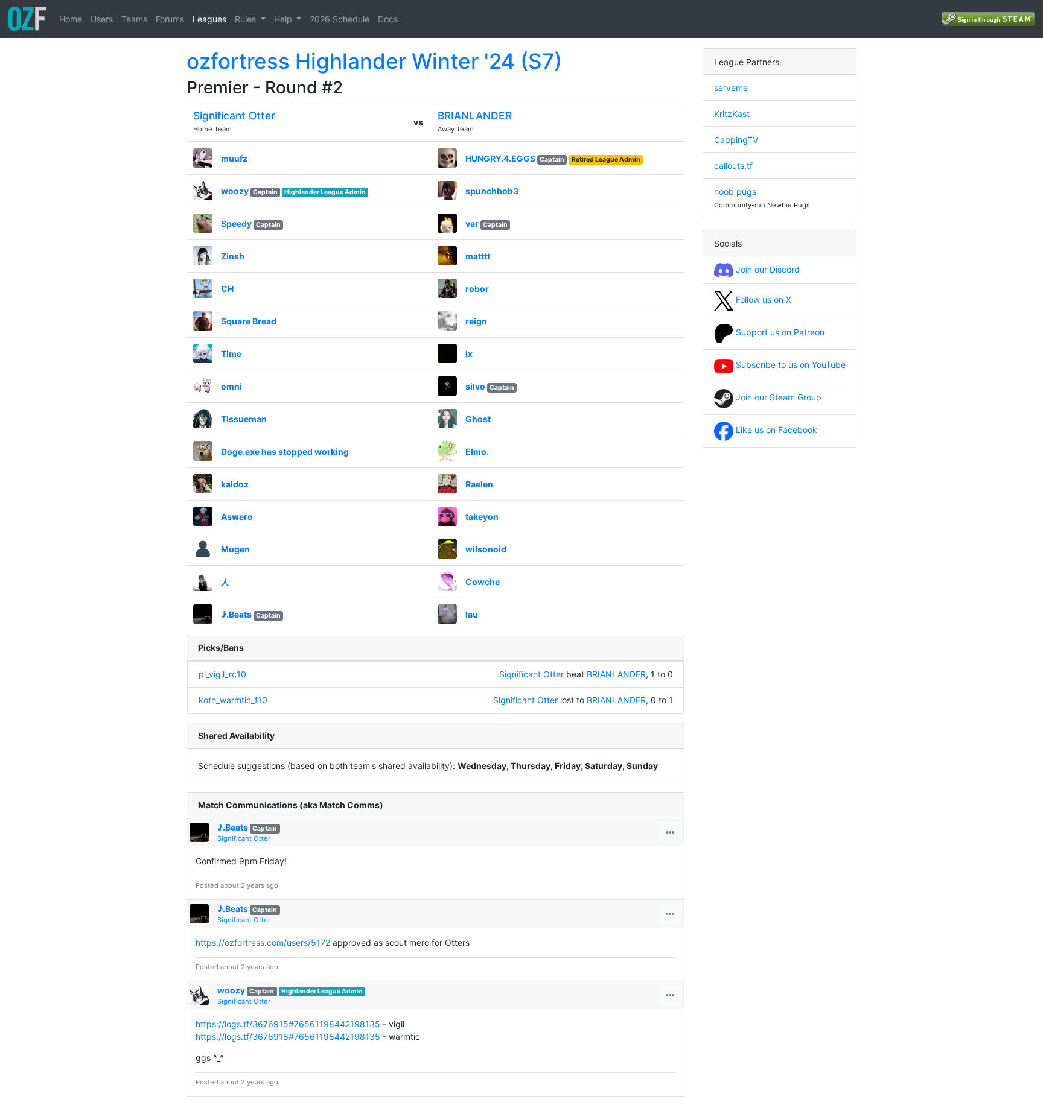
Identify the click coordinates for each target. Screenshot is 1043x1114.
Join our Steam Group (777, 397)
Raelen (479, 484)
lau (471, 614)
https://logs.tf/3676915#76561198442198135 (288, 1024)
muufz (234, 158)
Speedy (236, 223)
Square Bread (248, 321)
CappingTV (736, 140)
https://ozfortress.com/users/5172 (263, 942)
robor (477, 288)
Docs (388, 19)
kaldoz (235, 484)
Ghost (478, 419)
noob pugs (735, 191)
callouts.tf (733, 165)
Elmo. (477, 451)
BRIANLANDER (475, 115)
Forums (170, 19)
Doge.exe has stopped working (285, 451)
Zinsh (232, 256)
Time (231, 354)
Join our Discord (766, 269)
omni (231, 386)
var (472, 223)
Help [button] (284, 19)
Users (102, 19)
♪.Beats (236, 614)
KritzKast (732, 114)
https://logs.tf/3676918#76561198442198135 (288, 1036)
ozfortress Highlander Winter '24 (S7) (374, 61)
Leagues (209, 19)
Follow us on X (762, 299)
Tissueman (244, 419)
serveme (731, 88)
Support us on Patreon (779, 332)
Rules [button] (246, 19)
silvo (475, 386)
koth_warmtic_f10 (233, 700)
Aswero (237, 516)
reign (476, 321)
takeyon (482, 516)
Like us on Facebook (775, 430)
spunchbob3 (491, 191)
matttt (477, 256)
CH (227, 288)
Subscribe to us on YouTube (789, 364)
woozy (235, 191)
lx (469, 354)
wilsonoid (485, 549)
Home (70, 19)
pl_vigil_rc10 (222, 674)
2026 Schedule (339, 19)
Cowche (482, 582)
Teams (134, 19)
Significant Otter (234, 115)
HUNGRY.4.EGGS (500, 158)
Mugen (235, 549)
